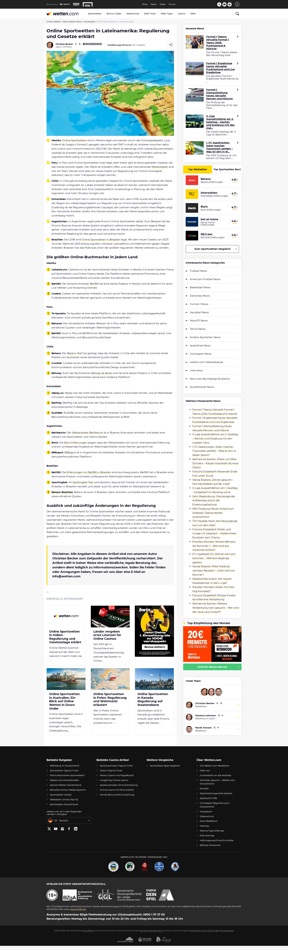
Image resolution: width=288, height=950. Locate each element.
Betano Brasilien (62, 492)
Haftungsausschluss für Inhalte (217, 840)
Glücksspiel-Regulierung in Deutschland (215, 805)
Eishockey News (200, 295)
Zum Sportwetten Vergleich (212, 248)
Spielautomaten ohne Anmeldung (119, 785)
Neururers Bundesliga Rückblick (210, 378)
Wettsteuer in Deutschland (64, 765)
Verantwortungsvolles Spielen (216, 793)
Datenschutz (207, 816)
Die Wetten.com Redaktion (214, 765)
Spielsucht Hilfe (208, 798)
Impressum (206, 811)
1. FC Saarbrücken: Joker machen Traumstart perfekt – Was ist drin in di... (219, 147)
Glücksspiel (89, 21)
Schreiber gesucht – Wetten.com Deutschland (217, 782)
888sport (70, 452)
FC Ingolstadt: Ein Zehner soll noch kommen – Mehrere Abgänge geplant (214, 558)
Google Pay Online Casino (114, 780)
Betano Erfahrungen (212, 182)
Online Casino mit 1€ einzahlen (117, 789)
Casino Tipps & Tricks (111, 770)
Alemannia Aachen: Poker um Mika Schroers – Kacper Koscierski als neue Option (215, 463)
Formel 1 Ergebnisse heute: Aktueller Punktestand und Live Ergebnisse (220, 68)
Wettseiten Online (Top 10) (64, 799)
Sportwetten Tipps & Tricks (64, 770)
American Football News (205, 279)
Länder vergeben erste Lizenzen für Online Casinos (107, 635)
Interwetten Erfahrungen (214, 196)
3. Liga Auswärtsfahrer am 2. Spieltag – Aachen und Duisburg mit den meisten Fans (215, 438)
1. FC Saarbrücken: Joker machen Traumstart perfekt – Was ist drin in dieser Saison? (214, 451)
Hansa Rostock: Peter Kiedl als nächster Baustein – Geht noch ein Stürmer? (213, 570)
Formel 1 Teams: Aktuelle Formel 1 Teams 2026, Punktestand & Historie (217, 42)
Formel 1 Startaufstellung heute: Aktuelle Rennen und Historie (219, 94)
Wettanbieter (159, 166)
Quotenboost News (202, 386)
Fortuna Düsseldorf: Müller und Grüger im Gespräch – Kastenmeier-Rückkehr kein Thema (214, 533)
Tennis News (197, 328)
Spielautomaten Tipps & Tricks (116, 765)
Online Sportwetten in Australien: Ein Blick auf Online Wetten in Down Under (64, 701)
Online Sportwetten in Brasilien (101, 239)
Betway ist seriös (101, 373)
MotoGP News (199, 320)
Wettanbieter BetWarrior (87, 432)
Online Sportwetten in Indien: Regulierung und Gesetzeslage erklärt (65, 637)
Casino (181, 13)
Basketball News (200, 287)
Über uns (205, 770)
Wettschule (132, 13)
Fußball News (198, 270)
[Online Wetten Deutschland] (66, 13)
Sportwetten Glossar (61, 794)
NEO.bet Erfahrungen (212, 237)
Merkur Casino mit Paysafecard (117, 775)
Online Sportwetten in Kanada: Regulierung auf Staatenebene (153, 699)
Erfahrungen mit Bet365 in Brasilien (89, 472)
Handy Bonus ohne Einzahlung (117, 794)
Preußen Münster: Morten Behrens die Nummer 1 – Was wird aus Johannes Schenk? (213, 546)
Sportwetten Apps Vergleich (165, 765)
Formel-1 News (199, 304)
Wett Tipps (167, 13)
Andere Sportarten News (205, 337)
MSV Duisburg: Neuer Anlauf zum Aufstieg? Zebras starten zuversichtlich (213, 513)
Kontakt (204, 788)
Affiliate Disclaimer (210, 845)
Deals (162, 4)
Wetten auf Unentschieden (64, 780)
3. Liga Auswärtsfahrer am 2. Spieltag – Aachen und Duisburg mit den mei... (220, 122)
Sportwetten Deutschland (64, 804)
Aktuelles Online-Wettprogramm (68, 789)
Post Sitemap (207, 835)
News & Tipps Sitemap (212, 830)
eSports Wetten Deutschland (65, 785)
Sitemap (204, 825)
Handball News (199, 312)
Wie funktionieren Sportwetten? (67, 775)
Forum (172, 4)
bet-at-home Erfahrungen (208, 223)
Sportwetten (95, 13)
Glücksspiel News (200, 353)
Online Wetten (53, 21)
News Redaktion (209, 821)
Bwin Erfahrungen (75, 442)
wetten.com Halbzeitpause (206, 362)
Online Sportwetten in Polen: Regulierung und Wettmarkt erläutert (110, 699)
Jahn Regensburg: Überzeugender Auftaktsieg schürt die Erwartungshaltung (213, 500)
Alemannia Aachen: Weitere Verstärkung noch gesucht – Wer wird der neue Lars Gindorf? (215, 607)
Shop (145, 4)
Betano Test (74, 353)
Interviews (196, 370)
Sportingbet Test (83, 482)
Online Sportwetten (74, 140)
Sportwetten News (72, 21)
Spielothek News (200, 345)
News (153, 4)
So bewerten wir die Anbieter (215, 775)
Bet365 (94, 283)
